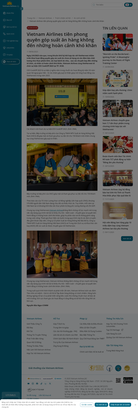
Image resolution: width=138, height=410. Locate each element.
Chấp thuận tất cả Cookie (120, 405)
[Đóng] (135, 405)
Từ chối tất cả (101, 405)
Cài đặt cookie (87, 405)
